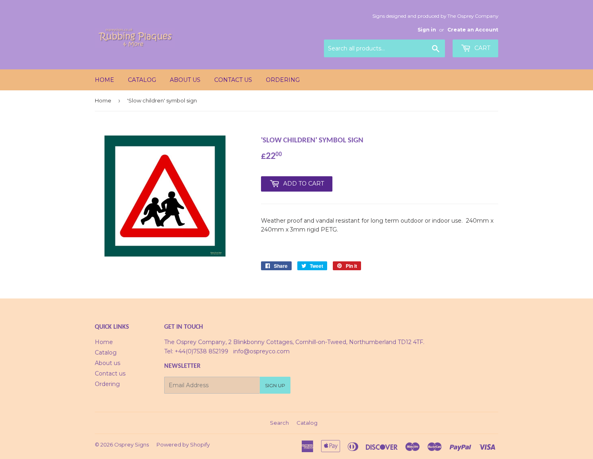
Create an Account (472, 30)
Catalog (142, 79)
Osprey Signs (131, 444)
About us (185, 79)
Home (104, 79)
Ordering (283, 79)
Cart (481, 48)
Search (279, 422)
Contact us (233, 79)
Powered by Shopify (183, 444)
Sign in (427, 30)
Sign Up (275, 385)
